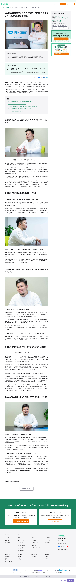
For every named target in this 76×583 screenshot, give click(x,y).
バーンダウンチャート (22, 547)
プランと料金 (47, 537)
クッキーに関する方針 (46, 576)
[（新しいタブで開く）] (39, 77)
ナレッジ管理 (33, 545)
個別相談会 (20, 556)
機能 (31, 4)
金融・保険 (57, 16)
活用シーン (36, 4)
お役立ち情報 (49, 4)
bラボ (46, 556)
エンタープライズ (48, 540)
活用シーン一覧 (34, 537)
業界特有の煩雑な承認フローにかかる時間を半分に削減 (19, 108)
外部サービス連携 (8, 539)
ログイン (73, 0)
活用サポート (56, 4)
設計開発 (56, 17)
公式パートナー (21, 559)
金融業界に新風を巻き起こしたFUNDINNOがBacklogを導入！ (21, 101)
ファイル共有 (20, 548)
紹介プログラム (8, 561)
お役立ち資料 (7, 556)
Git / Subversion (21, 550)
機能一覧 (19, 537)
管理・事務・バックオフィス (60, 18)
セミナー (19, 558)
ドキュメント (20, 542)
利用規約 (26, 576)
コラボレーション (56, 27)
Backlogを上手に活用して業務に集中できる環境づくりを (20, 111)
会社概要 (19, 576)
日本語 (61, 549)
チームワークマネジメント (62, 25)
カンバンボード (21, 543)
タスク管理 (55, 25)
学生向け (46, 543)
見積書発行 (47, 539)
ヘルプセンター (34, 556)
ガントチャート (21, 540)
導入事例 (41, 4)
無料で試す (63, 4)
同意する (70, 580)
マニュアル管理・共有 (35, 547)
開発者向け (7, 540)
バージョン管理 (34, 543)
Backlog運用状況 (8, 542)
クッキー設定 (55, 576)
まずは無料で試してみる (20, 521)
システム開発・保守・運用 (63, 17)
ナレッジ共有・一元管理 (64, 27)
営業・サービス (59, 20)
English (65, 549)
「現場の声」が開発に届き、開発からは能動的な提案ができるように (22, 106)
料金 (45, 4)
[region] (38, 580)
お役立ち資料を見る (55, 521)
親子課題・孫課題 (21, 545)
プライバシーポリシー (35, 576)
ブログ (6, 559)
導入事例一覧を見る (26, 489)
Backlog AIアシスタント (22, 539)
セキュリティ (7, 537)
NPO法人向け (47, 542)
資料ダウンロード (71, 4)
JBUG (46, 558)
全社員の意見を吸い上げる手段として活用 (17, 104)
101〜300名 (59, 21)
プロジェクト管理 (34, 539)
